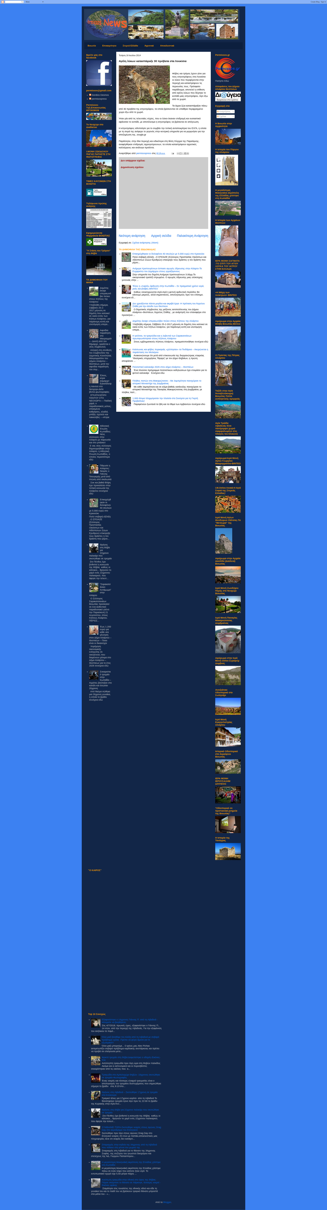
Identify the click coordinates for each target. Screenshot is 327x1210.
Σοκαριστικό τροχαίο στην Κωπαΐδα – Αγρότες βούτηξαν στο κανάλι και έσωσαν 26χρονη (100, 680)
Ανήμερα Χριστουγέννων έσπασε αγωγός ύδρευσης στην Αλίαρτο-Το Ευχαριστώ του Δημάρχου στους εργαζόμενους (167, 270)
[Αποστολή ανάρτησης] (173, 153)
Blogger (167, 1202)
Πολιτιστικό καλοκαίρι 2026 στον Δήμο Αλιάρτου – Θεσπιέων (162, 367)
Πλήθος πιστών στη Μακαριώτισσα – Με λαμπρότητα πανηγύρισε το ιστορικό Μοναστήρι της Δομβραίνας (166, 382)
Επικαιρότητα (109, 45)
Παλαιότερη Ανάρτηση (192, 235)
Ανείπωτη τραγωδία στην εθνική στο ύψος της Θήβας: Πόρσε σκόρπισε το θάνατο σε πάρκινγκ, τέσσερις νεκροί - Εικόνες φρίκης (131, 1182)
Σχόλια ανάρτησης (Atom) (145, 242)
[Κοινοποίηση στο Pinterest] (187, 153)
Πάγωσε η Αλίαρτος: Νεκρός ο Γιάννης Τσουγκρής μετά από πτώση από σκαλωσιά (100, 472)
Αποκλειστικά (167, 45)
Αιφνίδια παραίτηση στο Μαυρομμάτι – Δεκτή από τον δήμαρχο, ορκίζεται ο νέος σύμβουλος (100, 338)
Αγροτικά (149, 45)
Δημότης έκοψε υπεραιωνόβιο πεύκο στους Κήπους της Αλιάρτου (165, 321)
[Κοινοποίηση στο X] (183, 153)
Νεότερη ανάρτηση (132, 235)
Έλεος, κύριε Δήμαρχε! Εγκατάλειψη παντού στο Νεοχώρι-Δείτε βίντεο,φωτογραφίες (100, 383)
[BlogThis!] (180, 153)
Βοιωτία (92, 45)
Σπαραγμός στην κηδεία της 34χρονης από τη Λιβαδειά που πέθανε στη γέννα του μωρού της (129, 1146)
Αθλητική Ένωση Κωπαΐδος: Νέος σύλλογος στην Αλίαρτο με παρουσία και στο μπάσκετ (100, 434)
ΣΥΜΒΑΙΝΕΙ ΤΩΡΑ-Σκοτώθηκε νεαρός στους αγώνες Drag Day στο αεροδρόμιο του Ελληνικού (131, 1128)
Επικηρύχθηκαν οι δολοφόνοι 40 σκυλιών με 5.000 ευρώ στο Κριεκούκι (168, 254)
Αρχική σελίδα (161, 235)
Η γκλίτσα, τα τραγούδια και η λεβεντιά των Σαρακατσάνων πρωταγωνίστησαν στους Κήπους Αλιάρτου (161, 337)
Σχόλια (222, 116)
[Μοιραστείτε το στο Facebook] (185, 153)
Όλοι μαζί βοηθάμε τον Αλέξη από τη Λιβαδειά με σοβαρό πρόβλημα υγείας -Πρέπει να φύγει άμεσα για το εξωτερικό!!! (130, 1040)
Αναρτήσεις (225, 111)
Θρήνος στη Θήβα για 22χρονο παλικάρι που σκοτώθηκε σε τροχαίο (100, 551)
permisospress (99, 99)
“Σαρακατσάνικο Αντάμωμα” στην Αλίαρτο (100, 589)
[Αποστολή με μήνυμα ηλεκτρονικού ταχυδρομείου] (178, 153)
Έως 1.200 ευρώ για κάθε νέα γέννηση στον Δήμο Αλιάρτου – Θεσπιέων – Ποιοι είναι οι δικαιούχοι (100, 635)
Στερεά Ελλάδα (130, 45)
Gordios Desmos (100, 95)
